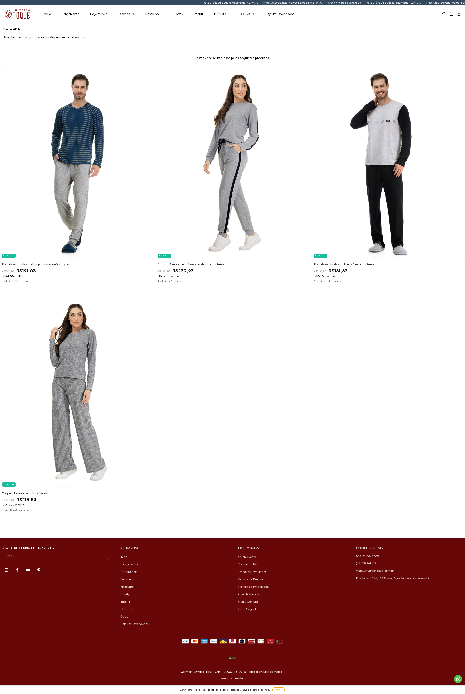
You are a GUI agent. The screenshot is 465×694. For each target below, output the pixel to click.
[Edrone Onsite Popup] (232, 347)
